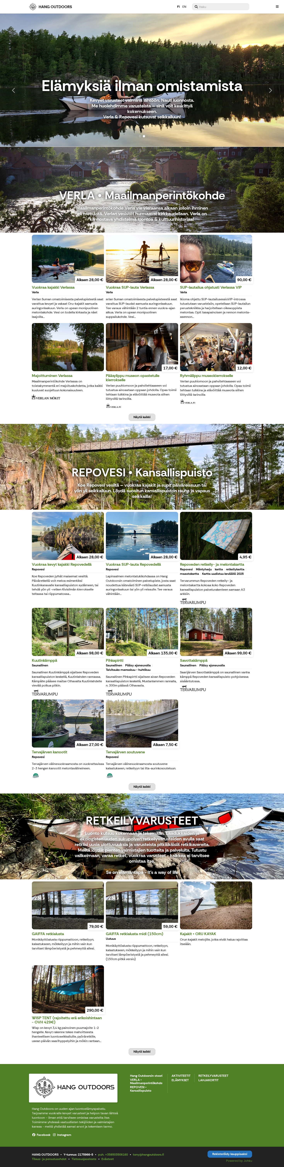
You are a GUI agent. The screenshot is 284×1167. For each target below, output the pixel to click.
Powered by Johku (239, 1161)
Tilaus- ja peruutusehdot (49, 1159)
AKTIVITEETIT (181, 1076)
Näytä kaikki (142, 417)
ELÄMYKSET (180, 1080)
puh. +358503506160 (113, 1155)
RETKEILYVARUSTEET (213, 1076)
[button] (21, 80)
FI (178, 7)
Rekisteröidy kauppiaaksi (229, 1154)
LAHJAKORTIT (208, 1080)
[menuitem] (220, 6)
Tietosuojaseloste (83, 1159)
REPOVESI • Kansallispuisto (140, 1089)
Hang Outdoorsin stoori (146, 1076)
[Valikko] (277, 7)
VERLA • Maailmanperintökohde (146, 1081)
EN (184, 7)
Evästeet (107, 1159)
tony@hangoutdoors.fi (148, 1155)
